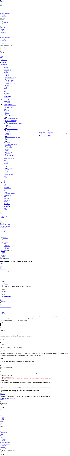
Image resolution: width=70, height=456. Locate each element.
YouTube (3, 31)
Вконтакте (3, 29)
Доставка (3, 314)
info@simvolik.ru (3, 27)
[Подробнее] (0, 401)
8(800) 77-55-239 (5, 16)
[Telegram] (8, 258)
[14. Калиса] (4, 276)
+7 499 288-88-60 (3, 12)
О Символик (2, 431)
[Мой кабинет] (0, 220)
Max (2, 30)
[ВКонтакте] (0, 258)
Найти (1, 452)
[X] (4, 258)
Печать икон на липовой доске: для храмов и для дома (7, 400)
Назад (5, 243)
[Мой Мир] (3, 258)
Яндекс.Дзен (3, 256)
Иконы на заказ (2, 395)
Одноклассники (4, 32)
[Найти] (1, 4)
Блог (1, 435)
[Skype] (7, 258)
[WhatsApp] (6, 258)
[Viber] (5, 258)
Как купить (3, 313)
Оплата (15, 368)
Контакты (1, 434)
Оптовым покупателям (3, 432)
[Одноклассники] (1, 258)
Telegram (3, 43)
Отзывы (3, 312)
